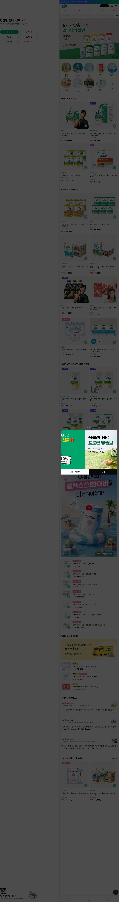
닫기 (103, 472)
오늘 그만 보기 (75, 472)
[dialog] (89, 451)
